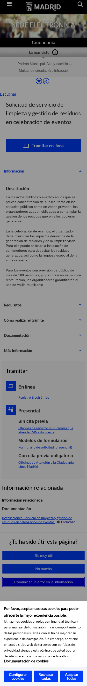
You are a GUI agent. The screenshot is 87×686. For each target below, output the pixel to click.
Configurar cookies (18, 676)
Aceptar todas (71, 676)
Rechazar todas (46, 676)
